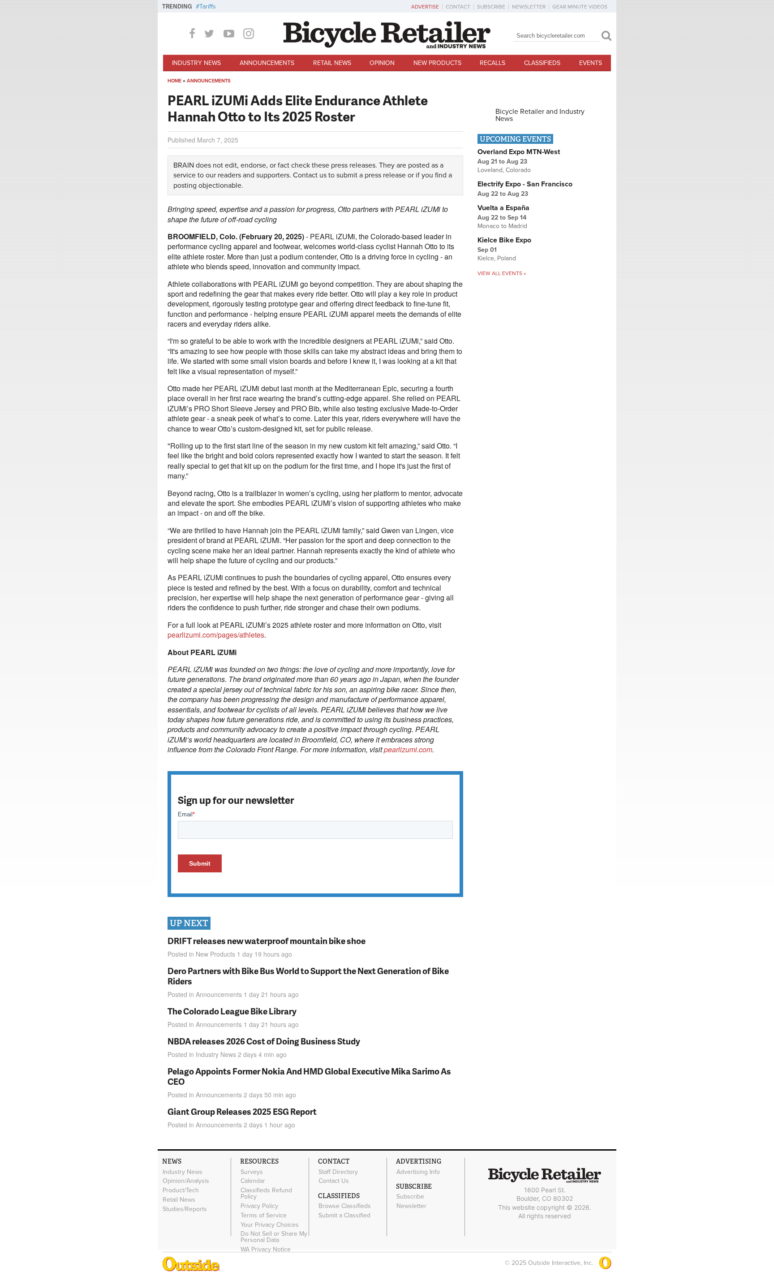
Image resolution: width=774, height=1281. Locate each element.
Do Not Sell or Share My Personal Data (274, 1237)
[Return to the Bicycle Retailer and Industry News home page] (387, 46)
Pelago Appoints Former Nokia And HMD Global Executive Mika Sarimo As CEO (309, 1076)
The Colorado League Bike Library (232, 1011)
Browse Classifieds (344, 1206)
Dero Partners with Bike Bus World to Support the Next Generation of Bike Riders (308, 976)
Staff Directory (338, 1171)
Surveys (252, 1171)
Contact (458, 7)
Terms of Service (264, 1215)
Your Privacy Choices (270, 1224)
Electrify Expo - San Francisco (524, 184)
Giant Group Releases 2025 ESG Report (242, 1111)
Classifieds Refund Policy (266, 1193)
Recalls (492, 63)
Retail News (332, 63)
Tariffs (207, 6)
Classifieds (542, 63)
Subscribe (491, 7)
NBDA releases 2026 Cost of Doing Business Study (264, 1041)
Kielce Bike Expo (504, 240)
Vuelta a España (503, 207)
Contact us (310, 175)
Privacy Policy (259, 1206)
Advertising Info (418, 1171)
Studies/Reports (185, 1208)
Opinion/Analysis (186, 1181)
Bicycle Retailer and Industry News (540, 115)
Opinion (382, 63)
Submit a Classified (344, 1215)
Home (174, 81)
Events (590, 63)
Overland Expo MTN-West (518, 151)
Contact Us (333, 1181)
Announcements (267, 63)
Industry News (196, 63)
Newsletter (529, 7)
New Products (437, 63)
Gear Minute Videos (579, 7)
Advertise (425, 7)
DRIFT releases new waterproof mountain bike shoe (267, 941)
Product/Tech (181, 1190)
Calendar (253, 1181)
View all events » (501, 273)
